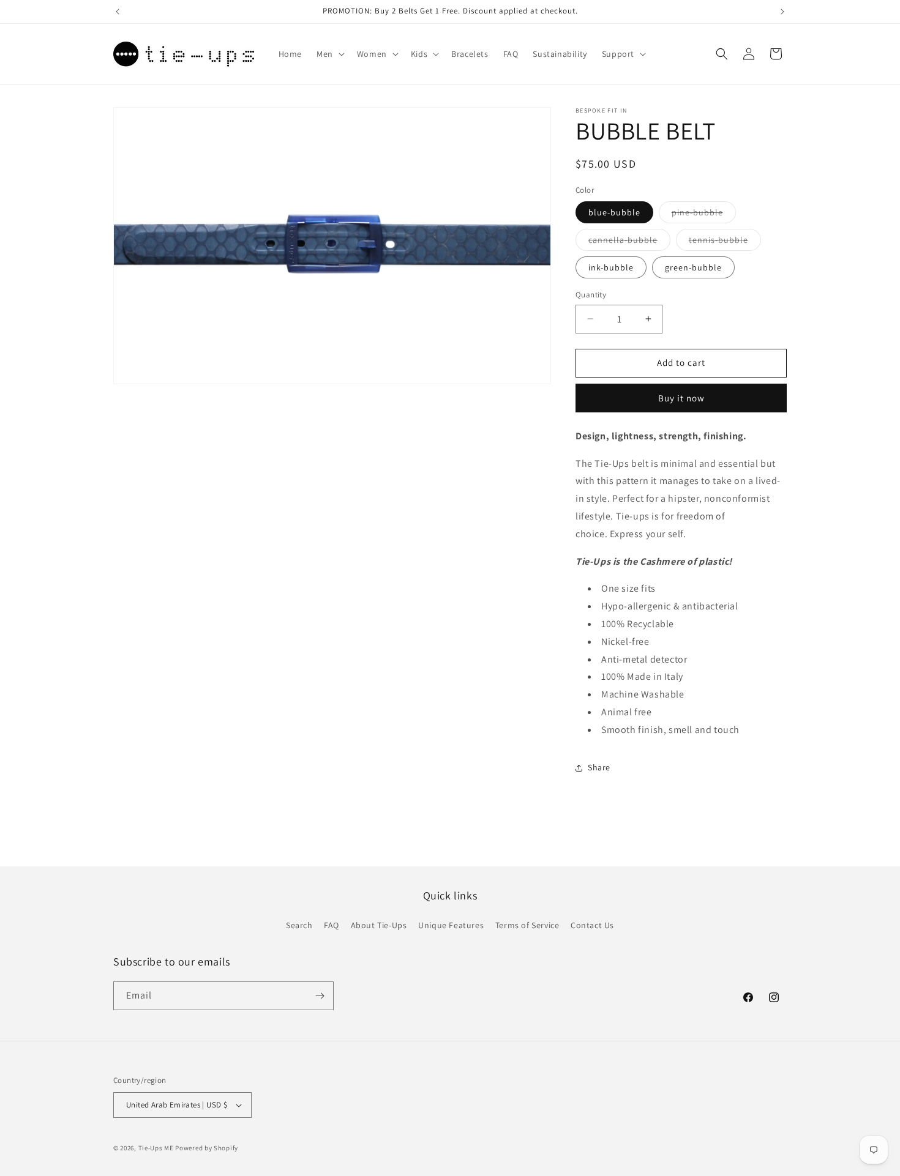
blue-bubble (614, 212)
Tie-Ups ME (156, 1148)
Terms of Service (527, 925)
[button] (329, 54)
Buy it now (681, 398)
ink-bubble (611, 267)
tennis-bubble (725, 242)
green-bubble (693, 267)
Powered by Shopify (206, 1148)
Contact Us (592, 925)
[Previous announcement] (117, 11)
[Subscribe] (319, 995)
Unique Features (451, 925)
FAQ (331, 925)
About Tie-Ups (379, 925)
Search (299, 925)
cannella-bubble (629, 242)
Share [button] (599, 767)
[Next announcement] (782, 11)
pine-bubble (704, 214)
